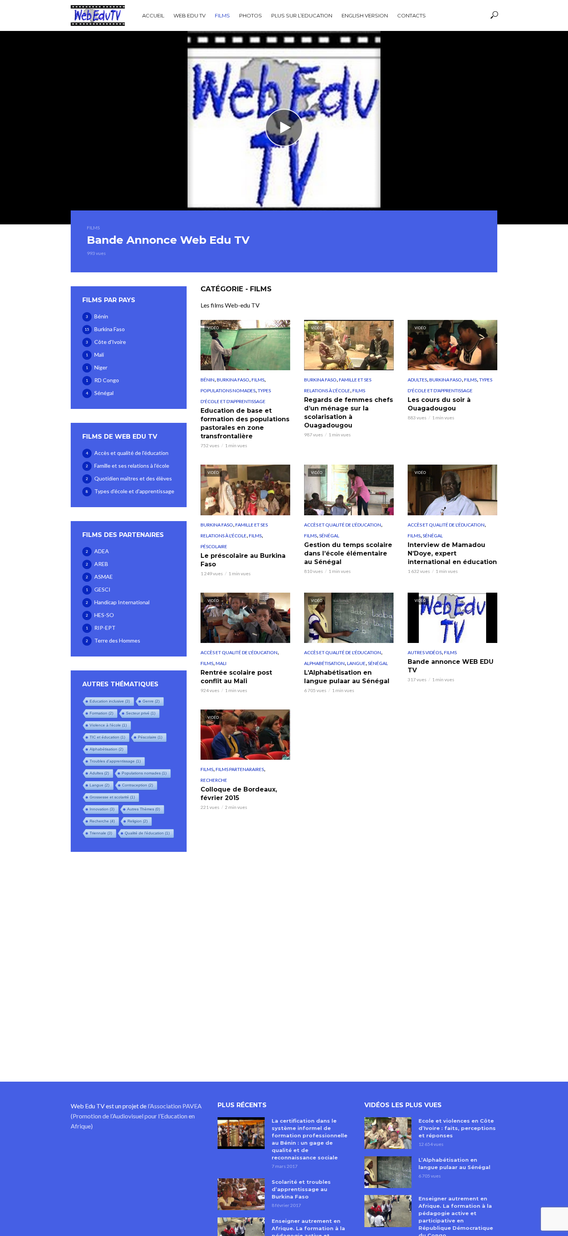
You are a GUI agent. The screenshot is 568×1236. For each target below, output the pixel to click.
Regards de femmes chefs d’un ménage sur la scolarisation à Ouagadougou (348, 412)
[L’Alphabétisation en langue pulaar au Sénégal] (388, 1172)
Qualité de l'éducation (147, 833)
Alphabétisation (106, 749)
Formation (101, 713)
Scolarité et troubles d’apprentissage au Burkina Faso (301, 1189)
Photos (250, 15)
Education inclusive (110, 701)
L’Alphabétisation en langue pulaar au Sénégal (346, 677)
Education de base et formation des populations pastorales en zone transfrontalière (245, 423)
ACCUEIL (153, 15)
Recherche (102, 821)
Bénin (207, 380)
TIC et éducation (107, 737)
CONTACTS (411, 15)
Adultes (99, 773)
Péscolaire (150, 737)
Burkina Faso (233, 380)
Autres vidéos (425, 652)
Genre (151, 701)
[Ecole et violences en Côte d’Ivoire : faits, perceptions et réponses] (388, 1133)
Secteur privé (140, 713)
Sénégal (329, 536)
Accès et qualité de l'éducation (342, 525)
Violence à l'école (108, 725)
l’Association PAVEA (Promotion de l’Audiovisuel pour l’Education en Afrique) (136, 1116)
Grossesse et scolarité (112, 797)
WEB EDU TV (189, 15)
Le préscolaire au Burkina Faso (243, 560)
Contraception (137, 785)
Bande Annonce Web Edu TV (168, 239)
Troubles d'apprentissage (115, 761)
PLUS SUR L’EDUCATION (301, 15)
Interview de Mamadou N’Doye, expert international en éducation (452, 553)
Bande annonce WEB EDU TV (450, 666)
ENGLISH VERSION (365, 15)
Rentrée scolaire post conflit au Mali (236, 677)
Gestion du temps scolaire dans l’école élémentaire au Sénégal (348, 553)
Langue (99, 785)
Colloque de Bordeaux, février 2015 (239, 794)
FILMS (222, 15)
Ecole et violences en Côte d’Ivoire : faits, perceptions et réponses (457, 1128)
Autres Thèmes (143, 809)
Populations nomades (144, 773)
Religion (138, 821)
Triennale (101, 833)
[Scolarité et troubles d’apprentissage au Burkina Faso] (241, 1194)
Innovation (102, 809)
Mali (221, 663)
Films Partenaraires (240, 769)
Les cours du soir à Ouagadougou (439, 404)
